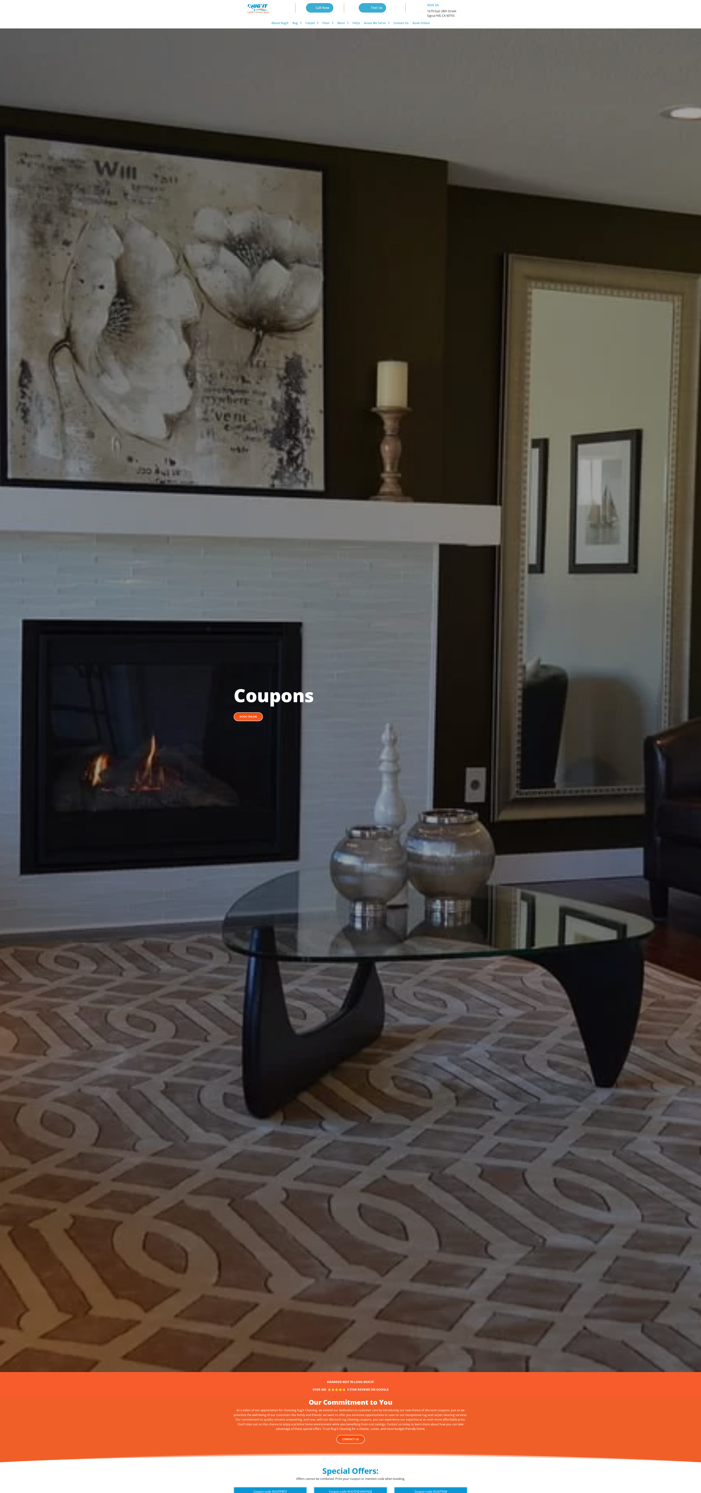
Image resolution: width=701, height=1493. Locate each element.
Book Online (421, 23)
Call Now (322, 7)
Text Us (377, 7)
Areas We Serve (375, 23)
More (341, 23)
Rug (295, 23)
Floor (326, 23)
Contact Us (401, 23)
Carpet (310, 23)
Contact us (350, 1439)
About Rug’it (279, 23)
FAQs (356, 23)
